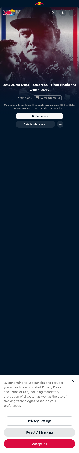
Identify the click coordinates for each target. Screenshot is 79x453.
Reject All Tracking (39, 432)
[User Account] (62, 12)
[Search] (53, 12)
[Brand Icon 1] (39, 3)
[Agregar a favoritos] (60, 124)
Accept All (39, 444)
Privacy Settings (39, 421)
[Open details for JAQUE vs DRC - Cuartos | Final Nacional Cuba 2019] (39, 70)
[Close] (73, 381)
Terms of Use (19, 392)
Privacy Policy (52, 387)
